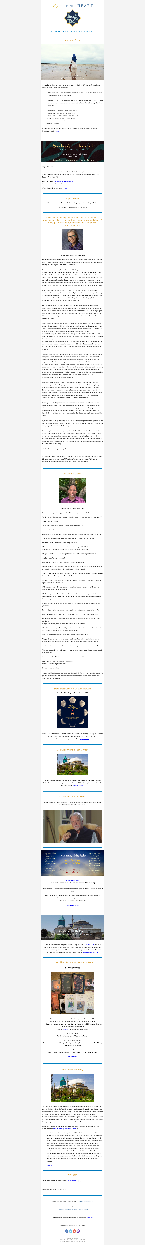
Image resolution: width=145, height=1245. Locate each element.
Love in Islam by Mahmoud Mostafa (65, 1129)
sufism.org (90, 1217)
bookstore (66, 1029)
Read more (50, 1165)
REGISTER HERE (73, 905)
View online (81, 1225)
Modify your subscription (67, 1225)
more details (72, 1180)
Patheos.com (90, 944)
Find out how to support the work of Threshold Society (72, 1209)
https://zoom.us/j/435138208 (63, 181)
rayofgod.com (84, 739)
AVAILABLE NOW (72, 880)
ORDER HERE (72, 1056)
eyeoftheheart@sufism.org (85, 1201)
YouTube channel (78, 785)
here (57, 131)
